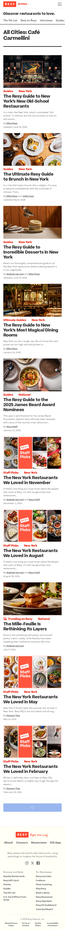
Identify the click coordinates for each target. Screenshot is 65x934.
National (25, 395)
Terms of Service (26, 924)
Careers (22, 843)
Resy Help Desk (44, 901)
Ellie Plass (12, 123)
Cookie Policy (38, 924)
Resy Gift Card (11, 880)
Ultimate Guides (14, 320)
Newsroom (38, 843)
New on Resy (28, 20)
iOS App (55, 843)
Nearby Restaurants (14, 876)
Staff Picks (10, 473)
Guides (60, 20)
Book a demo (42, 892)
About (8, 843)
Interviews (46, 20)
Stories (7, 884)
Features (40, 880)
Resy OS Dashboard (46, 905)
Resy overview (43, 876)
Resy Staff (12, 426)
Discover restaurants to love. (29, 13)
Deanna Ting (13, 715)
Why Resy (41, 888)
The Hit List (10, 20)
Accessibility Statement (52, 924)
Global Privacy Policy (11, 924)
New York (25, 91)
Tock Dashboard (44, 909)
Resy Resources (44, 897)
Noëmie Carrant (15, 274)
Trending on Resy (20, 619)
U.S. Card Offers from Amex (14, 898)
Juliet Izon (28, 196)
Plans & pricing (44, 884)
